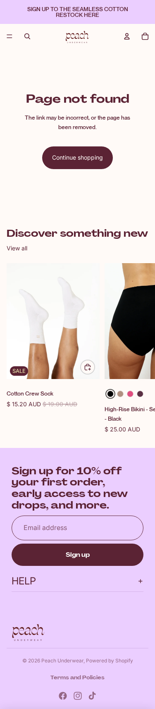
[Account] (127, 36)
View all (17, 248)
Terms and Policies (77, 677)
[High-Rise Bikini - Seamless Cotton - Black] (110, 394)
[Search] (27, 36)
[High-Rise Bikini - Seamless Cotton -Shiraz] (140, 394)
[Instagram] (78, 696)
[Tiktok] (92, 696)
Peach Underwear (62, 660)
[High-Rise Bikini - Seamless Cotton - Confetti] (130, 394)
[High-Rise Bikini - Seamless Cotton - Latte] (120, 394)
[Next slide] (139, 348)
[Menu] (9, 36)
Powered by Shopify (109, 660)
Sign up (78, 554)
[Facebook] (63, 696)
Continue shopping (77, 157)
